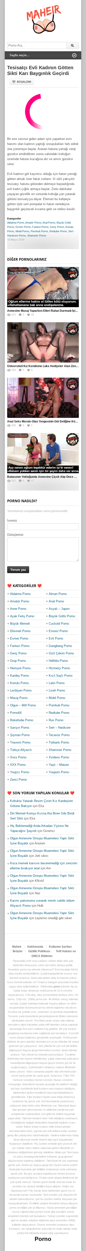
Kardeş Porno (19, 675)
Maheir (17, 946)
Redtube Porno (58, 231)
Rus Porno (56, 720)
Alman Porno (58, 594)
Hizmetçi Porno (59, 668)
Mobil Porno (22, 231)
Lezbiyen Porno (21, 690)
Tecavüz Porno (59, 735)
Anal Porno (49, 222)
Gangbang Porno (60, 646)
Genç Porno (57, 226)
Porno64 (16, 713)
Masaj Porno (18, 698)
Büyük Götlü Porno (62, 616)
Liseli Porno (57, 690)
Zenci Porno (18, 779)
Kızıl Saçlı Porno (60, 675)
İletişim (17, 951)
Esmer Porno (23, 226)
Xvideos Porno (59, 757)
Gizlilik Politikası (39, 951)
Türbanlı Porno (59, 742)
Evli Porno (56, 638)
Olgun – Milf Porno (23, 705)
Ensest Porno (58, 631)
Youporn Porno (59, 772)
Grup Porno (18, 661)
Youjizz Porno (19, 772)
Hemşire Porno (20, 668)
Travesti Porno (20, 742)
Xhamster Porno (36, 235)
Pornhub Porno (39, 231)
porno (57, 986)
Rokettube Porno (21, 720)
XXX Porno (18, 765)
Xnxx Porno (18, 757)
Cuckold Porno (59, 623)
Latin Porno (56, 683)
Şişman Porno (20, 735)
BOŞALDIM (24, 81)
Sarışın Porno (19, 727)
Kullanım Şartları (60, 946)
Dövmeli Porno (20, 631)
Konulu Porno (19, 683)
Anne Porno (18, 609)
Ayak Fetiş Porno (22, 616)
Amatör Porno (33, 222)
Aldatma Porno (15, 222)
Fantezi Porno (40, 226)
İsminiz (12, 520)
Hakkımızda (35, 946)
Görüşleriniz (15, 534)
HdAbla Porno (58, 661)
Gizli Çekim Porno (61, 653)
